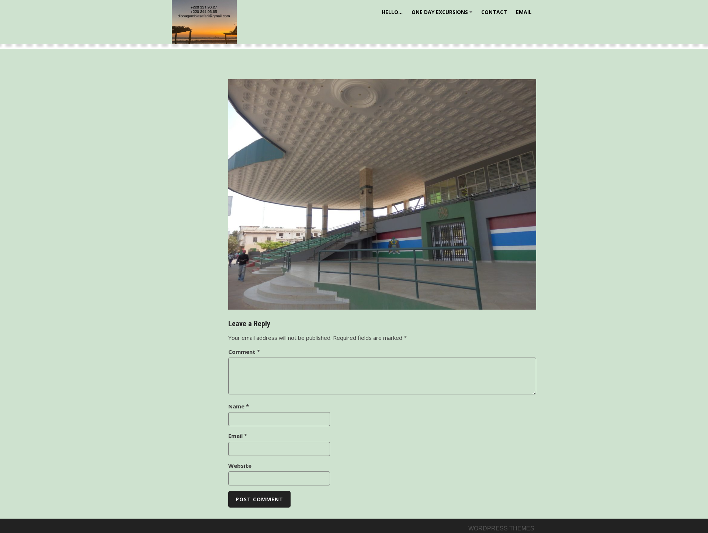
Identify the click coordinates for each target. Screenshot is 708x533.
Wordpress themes (501, 528)
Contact (494, 11)
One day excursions (443, 14)
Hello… (392, 11)
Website (239, 465)
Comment (244, 351)
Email (524, 11)
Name (238, 406)
